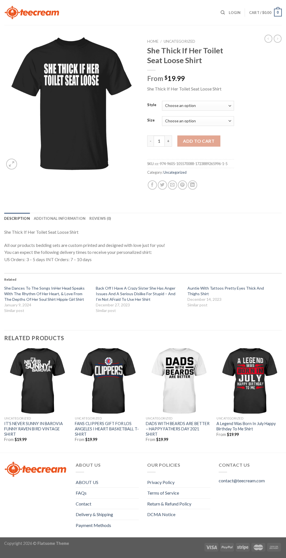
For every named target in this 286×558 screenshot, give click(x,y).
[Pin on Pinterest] (182, 185)
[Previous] (4, 400)
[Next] (281, 400)
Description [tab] (17, 218)
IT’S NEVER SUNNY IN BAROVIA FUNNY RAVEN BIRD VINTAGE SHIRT (33, 428)
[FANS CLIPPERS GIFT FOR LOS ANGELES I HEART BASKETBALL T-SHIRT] (107, 381)
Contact (83, 503)
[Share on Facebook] (152, 185)
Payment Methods (93, 525)
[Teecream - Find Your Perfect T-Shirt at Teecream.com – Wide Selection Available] (32, 13)
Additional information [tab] (60, 218)
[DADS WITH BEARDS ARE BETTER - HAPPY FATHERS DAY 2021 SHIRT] (178, 381)
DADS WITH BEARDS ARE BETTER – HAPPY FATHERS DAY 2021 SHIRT (177, 428)
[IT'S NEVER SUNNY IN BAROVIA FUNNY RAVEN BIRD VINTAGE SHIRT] (37, 381)
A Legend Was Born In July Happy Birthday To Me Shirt (246, 426)
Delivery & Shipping (94, 514)
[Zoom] (11, 164)
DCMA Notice (161, 514)
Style (151, 105)
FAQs (81, 492)
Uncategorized (179, 41)
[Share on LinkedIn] (192, 185)
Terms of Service (163, 492)
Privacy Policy (161, 482)
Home (152, 41)
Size (151, 120)
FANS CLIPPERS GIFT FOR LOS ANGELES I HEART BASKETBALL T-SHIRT (107, 428)
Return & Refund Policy (169, 503)
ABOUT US (87, 482)
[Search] (223, 12)
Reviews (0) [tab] (100, 218)
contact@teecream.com (242, 480)
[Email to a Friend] (172, 185)
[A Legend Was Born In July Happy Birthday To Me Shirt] (249, 381)
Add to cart (198, 141)
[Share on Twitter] (162, 185)
